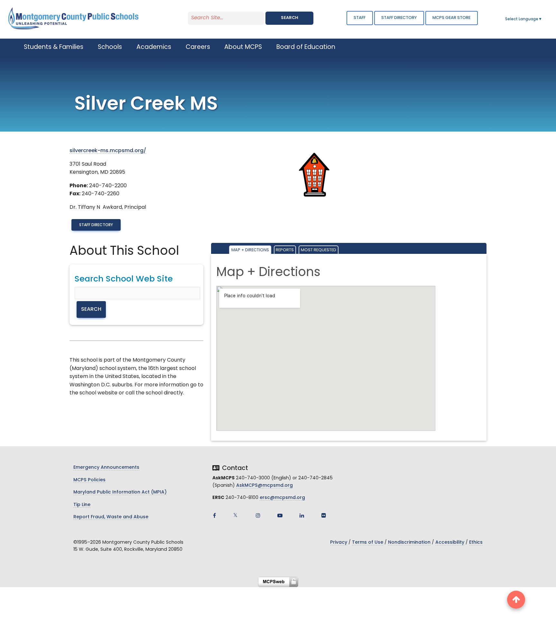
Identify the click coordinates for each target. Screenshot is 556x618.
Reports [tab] (285, 250)
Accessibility (449, 542)
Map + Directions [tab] (250, 250)
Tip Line (81, 505)
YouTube (280, 515)
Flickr (323, 515)
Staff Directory (96, 225)
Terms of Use (367, 542)
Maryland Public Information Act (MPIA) (120, 492)
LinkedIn (302, 515)
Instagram (258, 515)
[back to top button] (516, 600)
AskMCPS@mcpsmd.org (264, 485)
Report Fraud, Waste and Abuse (110, 517)
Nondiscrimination (409, 542)
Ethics (476, 542)
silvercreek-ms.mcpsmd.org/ (108, 150)
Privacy (338, 542)
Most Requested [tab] (318, 250)
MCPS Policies (89, 480)
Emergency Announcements (106, 467)
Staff (360, 18)
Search (289, 18)
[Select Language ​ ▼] (542, 19)
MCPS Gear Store (451, 18)
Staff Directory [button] (399, 18)
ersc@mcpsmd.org (282, 497)
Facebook (214, 515)
